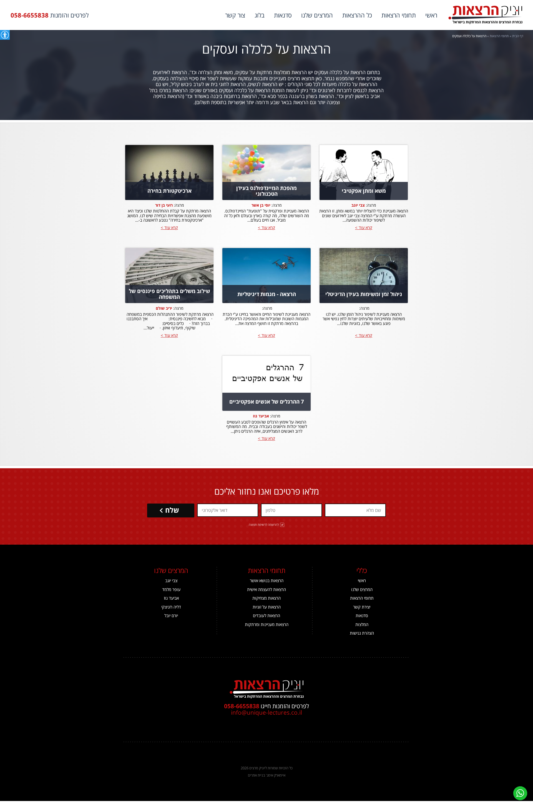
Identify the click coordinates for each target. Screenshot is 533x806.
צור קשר (235, 15)
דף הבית (517, 36)
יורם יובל (171, 615)
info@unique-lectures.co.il (266, 712)
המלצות (361, 624)
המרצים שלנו (317, 15)
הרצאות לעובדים (266, 615)
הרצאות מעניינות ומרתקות (266, 624)
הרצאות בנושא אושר (266, 580)
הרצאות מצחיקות (266, 598)
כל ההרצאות (357, 15)
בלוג (260, 15)
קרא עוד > (363, 227)
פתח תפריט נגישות (5, 35)
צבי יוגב (171, 580)
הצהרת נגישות (362, 633)
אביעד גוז (171, 598)
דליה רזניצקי (171, 607)
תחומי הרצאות (398, 15)
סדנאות (283, 15)
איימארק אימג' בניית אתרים (266, 775)
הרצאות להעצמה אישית (266, 589)
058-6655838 (30, 15)
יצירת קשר (361, 607)
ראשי (431, 15)
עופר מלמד (171, 589)
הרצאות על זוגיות (267, 607)
